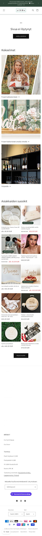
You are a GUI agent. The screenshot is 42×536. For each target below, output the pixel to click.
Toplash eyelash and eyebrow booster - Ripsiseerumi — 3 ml (29, 256)
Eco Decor (7, 444)
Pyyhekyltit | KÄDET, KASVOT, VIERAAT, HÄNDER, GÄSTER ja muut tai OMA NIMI (10, 257)
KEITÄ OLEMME (8, 420)
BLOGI (6, 425)
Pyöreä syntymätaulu (7, 343)
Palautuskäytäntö (33, 528)
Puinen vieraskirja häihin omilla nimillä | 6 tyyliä (29, 228)
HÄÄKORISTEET (8, 407)
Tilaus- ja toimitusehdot (11, 381)
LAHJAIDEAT (8, 411)
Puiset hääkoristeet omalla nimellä (14, 142)
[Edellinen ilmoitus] (3, 3)
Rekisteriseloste (9, 390)
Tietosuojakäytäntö (13, 531)
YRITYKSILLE (8, 416)
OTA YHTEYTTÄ (8, 429)
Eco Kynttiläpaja (9, 440)
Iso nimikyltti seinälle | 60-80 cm (10, 286)
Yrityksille (5, 186)
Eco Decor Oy (11, 528)
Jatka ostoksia (21, 36)
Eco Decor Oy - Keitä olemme (13, 386)
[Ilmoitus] (38, 3)
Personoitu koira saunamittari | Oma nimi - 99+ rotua (9, 315)
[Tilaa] (35, 487)
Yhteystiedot (32, 531)
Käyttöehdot (24, 531)
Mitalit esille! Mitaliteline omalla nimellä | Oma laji (30, 344)
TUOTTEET (7, 403)
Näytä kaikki (21, 355)
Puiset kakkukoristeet (9, 97)
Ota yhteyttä (8, 377)
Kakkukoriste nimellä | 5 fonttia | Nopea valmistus (30, 286)
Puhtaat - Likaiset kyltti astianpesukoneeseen (27, 315)
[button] (4, 10)
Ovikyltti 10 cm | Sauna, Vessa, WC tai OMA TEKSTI (10, 228)
